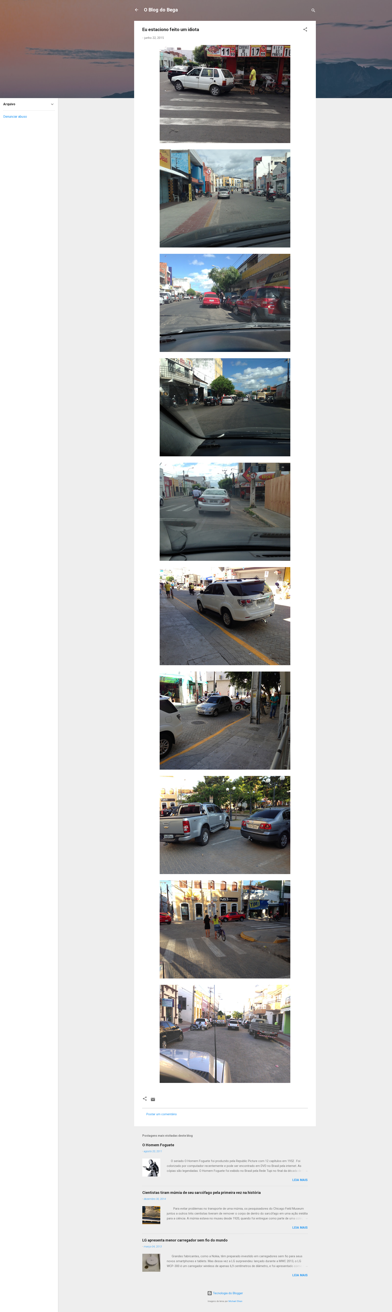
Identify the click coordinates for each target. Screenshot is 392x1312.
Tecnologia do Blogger (227, 1293)
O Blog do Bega (161, 10)
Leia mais (300, 1180)
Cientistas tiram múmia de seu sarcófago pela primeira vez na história (201, 1192)
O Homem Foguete (158, 1145)
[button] (305, 30)
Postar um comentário (161, 1114)
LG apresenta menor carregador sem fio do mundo (185, 1240)
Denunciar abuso (15, 117)
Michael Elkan (235, 1301)
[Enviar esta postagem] (152, 1101)
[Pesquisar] (313, 11)
